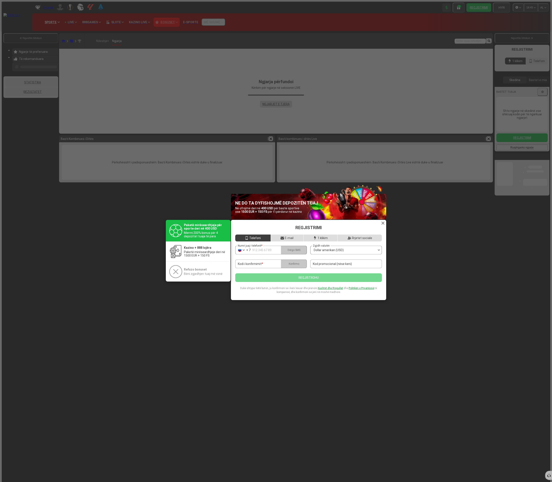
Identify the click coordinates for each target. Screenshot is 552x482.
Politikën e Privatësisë (361, 288)
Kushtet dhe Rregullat (330, 288)
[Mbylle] (383, 223)
